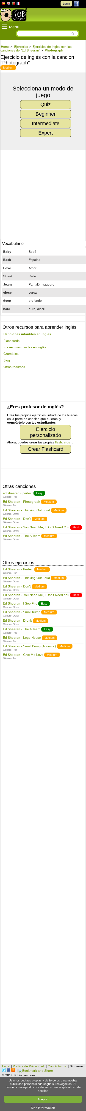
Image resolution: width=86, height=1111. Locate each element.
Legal (6, 1066)
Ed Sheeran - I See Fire (20, 603)
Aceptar (43, 1099)
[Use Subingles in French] (18, 4)
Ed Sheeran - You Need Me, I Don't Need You (36, 527)
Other (16, 513)
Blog (6, 360)
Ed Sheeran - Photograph (21, 501)
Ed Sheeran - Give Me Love (23, 654)
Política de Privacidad (28, 1066)
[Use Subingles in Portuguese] (13, 4)
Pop (15, 496)
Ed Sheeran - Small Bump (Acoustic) (29, 646)
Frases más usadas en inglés (24, 347)
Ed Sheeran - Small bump (21, 612)
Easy (39, 493)
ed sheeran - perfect (18, 493)
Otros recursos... (15, 367)
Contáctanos (57, 1066)
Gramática (11, 353)
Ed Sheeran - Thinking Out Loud (26, 510)
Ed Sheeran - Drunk (17, 620)
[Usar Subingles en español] (3, 4)
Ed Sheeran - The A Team (21, 536)
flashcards (62, 442)
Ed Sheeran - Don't (17, 519)
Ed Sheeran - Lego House (22, 637)
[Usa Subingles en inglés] (8, 4)
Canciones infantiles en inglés (27, 334)
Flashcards (11, 341)
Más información (43, 1108)
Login (66, 3)
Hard (76, 527)
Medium (8, 67)
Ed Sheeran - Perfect (18, 569)
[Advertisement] (43, 866)
